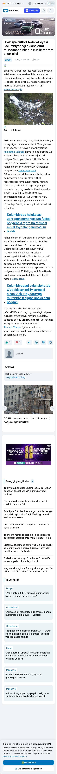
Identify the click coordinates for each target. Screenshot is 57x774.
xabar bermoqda (13, 89)
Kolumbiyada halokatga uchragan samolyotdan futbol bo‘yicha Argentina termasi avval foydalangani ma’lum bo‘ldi (28, 223)
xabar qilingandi (27, 170)
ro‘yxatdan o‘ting (15, 377)
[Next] (53, 408)
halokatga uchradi (14, 151)
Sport (8, 59)
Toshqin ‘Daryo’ (12, 327)
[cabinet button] (50, 10)
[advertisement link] (32, 10)
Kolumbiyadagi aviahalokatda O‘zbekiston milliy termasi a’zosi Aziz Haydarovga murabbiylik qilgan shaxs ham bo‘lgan (28, 294)
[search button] (43, 10)
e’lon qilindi (18, 278)
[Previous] (4, 408)
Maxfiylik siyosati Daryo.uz (15, 756)
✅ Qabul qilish (28, 762)
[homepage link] (10, 10)
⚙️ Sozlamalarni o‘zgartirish (28, 769)
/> (5, 126)
